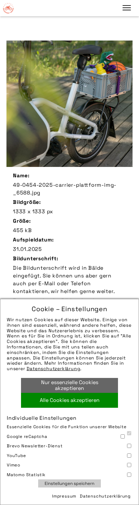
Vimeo (13, 465)
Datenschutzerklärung (53, 368)
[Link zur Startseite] (8, 8)
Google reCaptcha (27, 436)
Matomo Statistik (26, 474)
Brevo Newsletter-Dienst (35, 446)
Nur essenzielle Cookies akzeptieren (69, 385)
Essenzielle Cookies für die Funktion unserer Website (67, 426)
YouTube (16, 455)
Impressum (64, 496)
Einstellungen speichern (69, 483)
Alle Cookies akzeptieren (70, 400)
